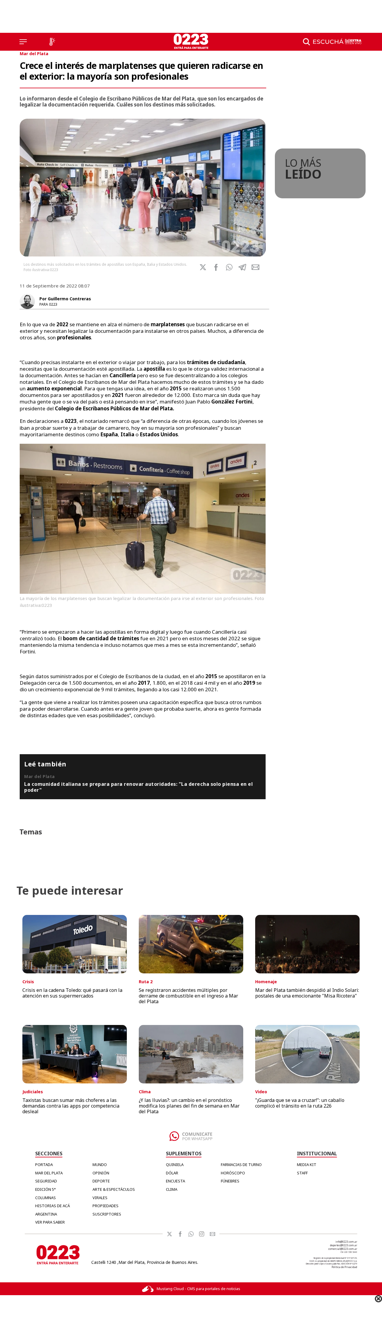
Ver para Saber (50, 1222)
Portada (44, 1164)
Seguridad (46, 1181)
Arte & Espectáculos (114, 1189)
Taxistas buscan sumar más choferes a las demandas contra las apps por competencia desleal (70, 1106)
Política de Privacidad (344, 1267)
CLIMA (171, 1189)
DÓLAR (172, 1173)
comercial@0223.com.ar (342, 1248)
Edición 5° (45, 1189)
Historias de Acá (52, 1205)
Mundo (100, 1164)
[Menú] (23, 41)
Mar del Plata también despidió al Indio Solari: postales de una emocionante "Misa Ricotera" (307, 993)
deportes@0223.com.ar (343, 1245)
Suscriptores (107, 1214)
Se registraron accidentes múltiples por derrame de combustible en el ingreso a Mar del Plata (188, 996)
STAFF (302, 1173)
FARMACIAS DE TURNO (241, 1164)
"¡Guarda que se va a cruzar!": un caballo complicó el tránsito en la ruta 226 (299, 1103)
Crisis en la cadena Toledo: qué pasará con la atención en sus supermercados (72, 993)
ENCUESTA (175, 1181)
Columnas (45, 1197)
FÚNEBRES (230, 1181)
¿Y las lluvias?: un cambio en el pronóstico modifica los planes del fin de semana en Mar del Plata (189, 1106)
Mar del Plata (34, 53)
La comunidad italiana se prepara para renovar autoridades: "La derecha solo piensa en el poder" (138, 787)
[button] (229, 267)
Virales (100, 1197)
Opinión (101, 1173)
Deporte (101, 1181)
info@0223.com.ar (346, 1241)
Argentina (46, 1214)
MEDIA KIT (306, 1164)
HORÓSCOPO (233, 1173)
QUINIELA (175, 1164)
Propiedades (105, 1205)
